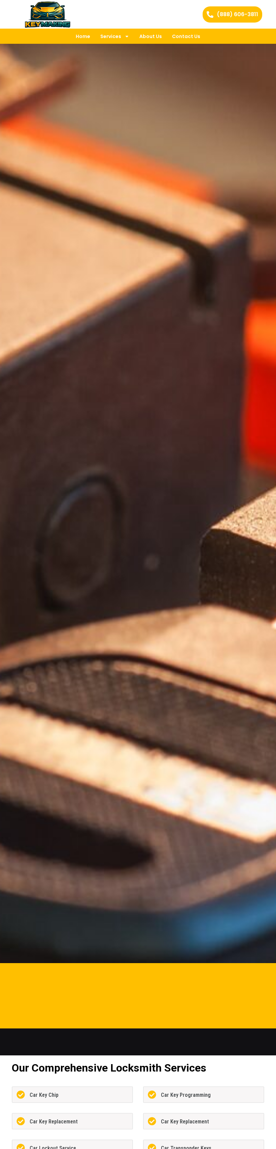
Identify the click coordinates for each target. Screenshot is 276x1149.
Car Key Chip (44, 1095)
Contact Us (186, 36)
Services (110, 36)
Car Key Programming (186, 1095)
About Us (150, 36)
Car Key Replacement (54, 1121)
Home (83, 36)
